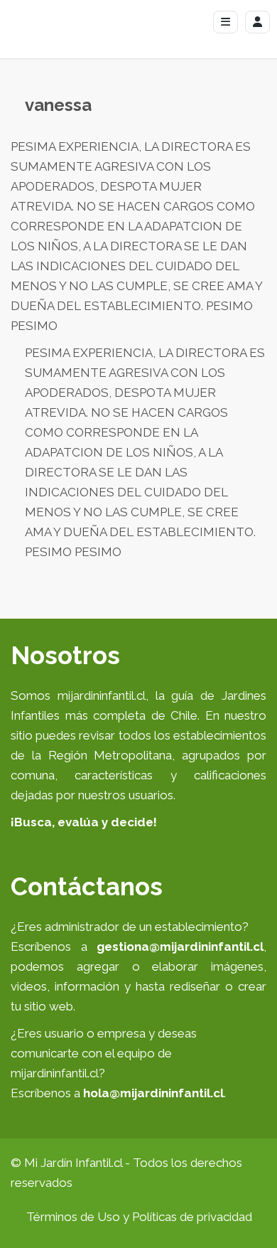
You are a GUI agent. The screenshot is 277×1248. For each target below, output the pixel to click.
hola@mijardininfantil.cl (153, 1093)
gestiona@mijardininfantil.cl (180, 946)
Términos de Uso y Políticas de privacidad (139, 1217)
